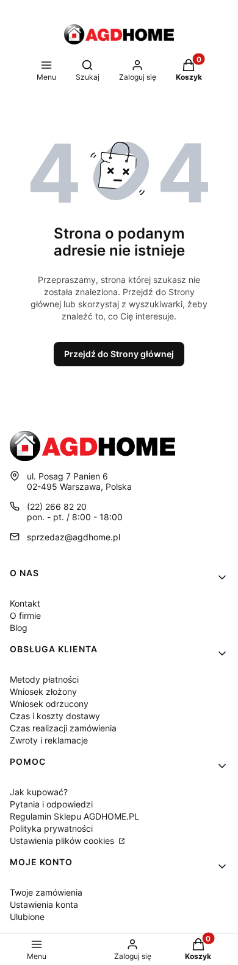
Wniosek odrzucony (49, 703)
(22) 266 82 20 (57, 506)
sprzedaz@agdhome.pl (73, 537)
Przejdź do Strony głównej (119, 354)
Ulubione (27, 916)
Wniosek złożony (43, 691)
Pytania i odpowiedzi (51, 804)
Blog (18, 627)
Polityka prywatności (51, 828)
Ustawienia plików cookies (63, 840)
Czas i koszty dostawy (55, 716)
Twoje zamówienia (46, 892)
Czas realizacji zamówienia (63, 728)
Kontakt (25, 603)
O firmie (25, 615)
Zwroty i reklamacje (49, 740)
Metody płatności (44, 679)
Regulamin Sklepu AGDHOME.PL (74, 816)
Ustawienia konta (44, 904)
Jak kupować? (39, 792)
